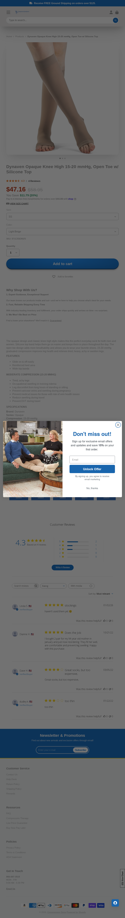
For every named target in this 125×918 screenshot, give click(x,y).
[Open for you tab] (115, 903)
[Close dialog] (118, 425)
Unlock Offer (92, 469)
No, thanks (92, 488)
